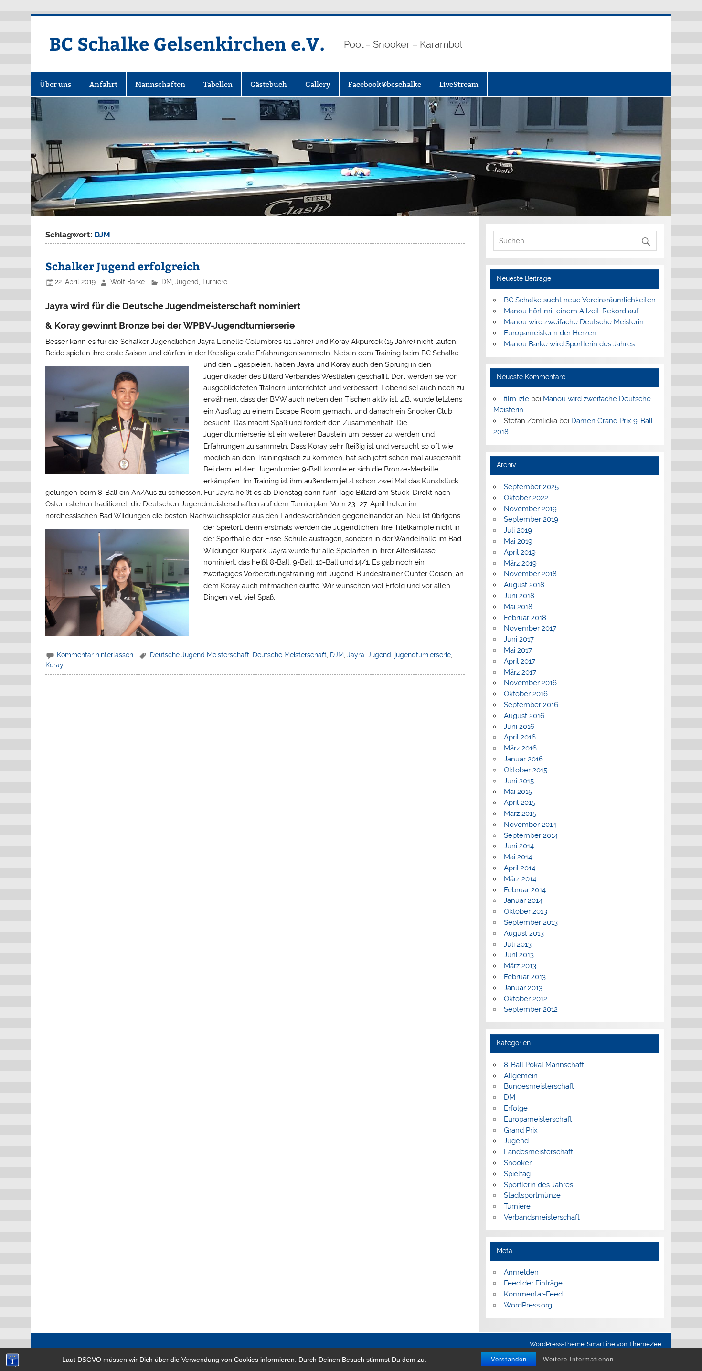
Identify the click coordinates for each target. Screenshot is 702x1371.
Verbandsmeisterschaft (542, 1217)
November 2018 (530, 573)
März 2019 (520, 563)
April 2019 (520, 552)
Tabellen (218, 84)
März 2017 (520, 672)
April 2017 (519, 661)
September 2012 (531, 1009)
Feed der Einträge (533, 1283)
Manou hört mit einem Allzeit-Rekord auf (571, 311)
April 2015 (519, 802)
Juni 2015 (519, 781)
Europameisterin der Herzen (550, 333)
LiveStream (459, 84)
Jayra (355, 655)
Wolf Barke (127, 282)
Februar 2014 (525, 890)
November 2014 (530, 824)
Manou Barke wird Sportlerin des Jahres (569, 344)
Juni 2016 (519, 726)
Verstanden (509, 1359)
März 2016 (520, 748)
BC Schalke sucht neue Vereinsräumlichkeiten (580, 300)
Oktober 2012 (525, 999)
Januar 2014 (523, 900)
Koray (54, 665)
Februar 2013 (525, 977)
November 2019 (530, 508)
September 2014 (531, 835)
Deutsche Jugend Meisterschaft (199, 655)
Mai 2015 (518, 791)
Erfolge (516, 1108)
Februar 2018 (525, 617)
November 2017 (530, 628)
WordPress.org (528, 1305)
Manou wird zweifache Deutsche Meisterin (574, 322)
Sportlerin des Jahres (538, 1184)
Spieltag (517, 1173)
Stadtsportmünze (532, 1195)
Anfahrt (103, 84)
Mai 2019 (518, 541)
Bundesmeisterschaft (539, 1086)
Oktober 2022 (526, 497)
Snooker (518, 1162)
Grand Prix (521, 1130)
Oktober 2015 (525, 770)
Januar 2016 (523, 759)
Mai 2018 (518, 606)
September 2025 (531, 486)
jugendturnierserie (422, 655)
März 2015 (520, 813)
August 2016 (524, 715)
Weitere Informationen (578, 1359)
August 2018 (524, 584)
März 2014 (520, 879)
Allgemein (521, 1075)
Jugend (187, 282)
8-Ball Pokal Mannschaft (544, 1064)
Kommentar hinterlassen (95, 655)
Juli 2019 (518, 530)
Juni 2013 (519, 955)
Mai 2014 (518, 857)
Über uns (55, 84)
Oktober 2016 (526, 693)
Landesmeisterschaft (538, 1151)
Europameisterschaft (538, 1119)
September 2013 (531, 922)
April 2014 (519, 868)
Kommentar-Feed (533, 1294)
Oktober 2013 (525, 911)
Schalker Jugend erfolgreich (122, 265)
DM (166, 282)
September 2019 (531, 519)
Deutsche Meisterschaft (290, 655)
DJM (337, 655)
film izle (516, 399)
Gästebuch (268, 84)
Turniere (214, 282)
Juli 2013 (518, 944)
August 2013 (524, 933)
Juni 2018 (519, 595)
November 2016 (530, 682)
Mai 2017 (518, 650)
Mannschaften (160, 84)
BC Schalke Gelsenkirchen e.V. (187, 43)
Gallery (317, 84)
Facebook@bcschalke (384, 84)
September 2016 (531, 704)
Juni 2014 (519, 846)
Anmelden (521, 1272)
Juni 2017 (519, 639)
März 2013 (520, 966)
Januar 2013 (523, 988)
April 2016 (520, 737)
